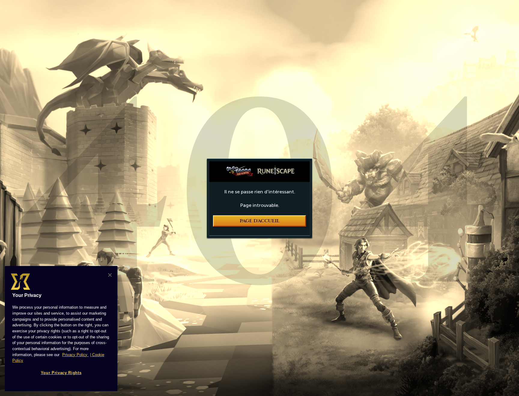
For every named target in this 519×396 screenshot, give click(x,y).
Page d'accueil (260, 221)
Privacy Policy (75, 354)
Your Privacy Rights (61, 372)
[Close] (110, 275)
